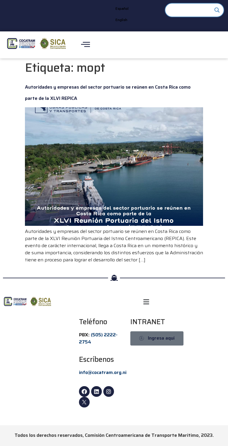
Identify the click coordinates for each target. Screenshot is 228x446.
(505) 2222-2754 (98, 338)
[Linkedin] (96, 391)
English (121, 20)
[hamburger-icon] (85, 44)
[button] (146, 301)
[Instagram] (108, 391)
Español (122, 8)
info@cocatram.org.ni (102, 372)
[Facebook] (84, 391)
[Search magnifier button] (217, 10)
